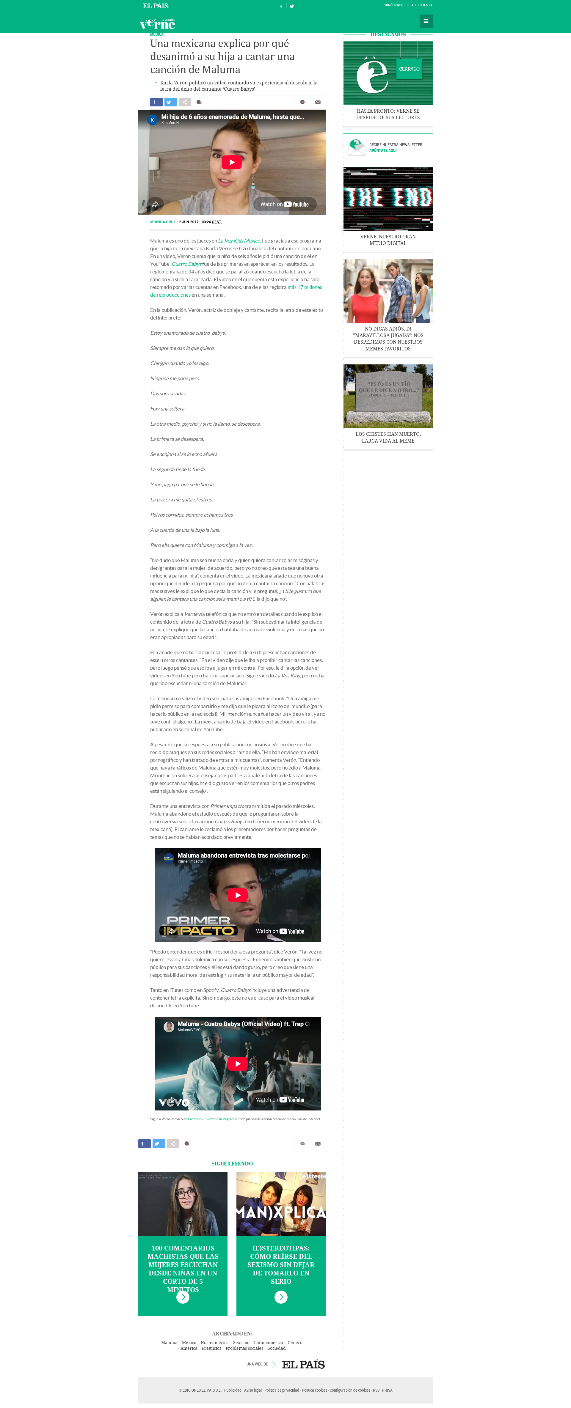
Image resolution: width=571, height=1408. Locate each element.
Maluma (169, 1342)
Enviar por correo (318, 102)
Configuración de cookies (350, 1390)
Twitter (210, 1119)
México (189, 1342)
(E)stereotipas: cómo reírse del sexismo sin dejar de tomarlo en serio (281, 1265)
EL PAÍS (303, 1364)
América (189, 1348)
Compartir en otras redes (185, 102)
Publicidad (232, 1390)
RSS (376, 1390)
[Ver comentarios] (200, 102)
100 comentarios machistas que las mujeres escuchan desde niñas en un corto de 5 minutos (183, 1269)
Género (295, 1342)
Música (157, 34)
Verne (157, 24)
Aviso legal (253, 1390)
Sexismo (241, 1342)
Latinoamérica (268, 1342)
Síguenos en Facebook (281, 5)
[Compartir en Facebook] (156, 102)
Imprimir (302, 102)
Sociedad (277, 1348)
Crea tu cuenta (418, 5)
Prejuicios (211, 1348)
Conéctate (393, 5)
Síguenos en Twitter (292, 5)
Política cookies (314, 1390)
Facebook (195, 1119)
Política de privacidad (281, 1390)
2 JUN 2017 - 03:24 (200, 222)
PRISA (387, 1390)
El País (156, 5)
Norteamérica (215, 1342)
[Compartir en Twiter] (170, 102)
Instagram (227, 1119)
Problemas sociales (244, 1348)
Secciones (426, 21)
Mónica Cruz (163, 222)
